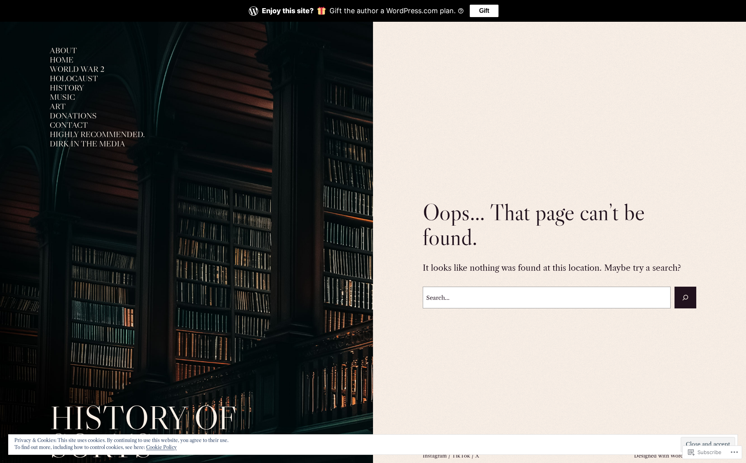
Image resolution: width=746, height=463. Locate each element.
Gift (484, 10)
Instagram (435, 456)
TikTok (461, 456)
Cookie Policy (161, 447)
